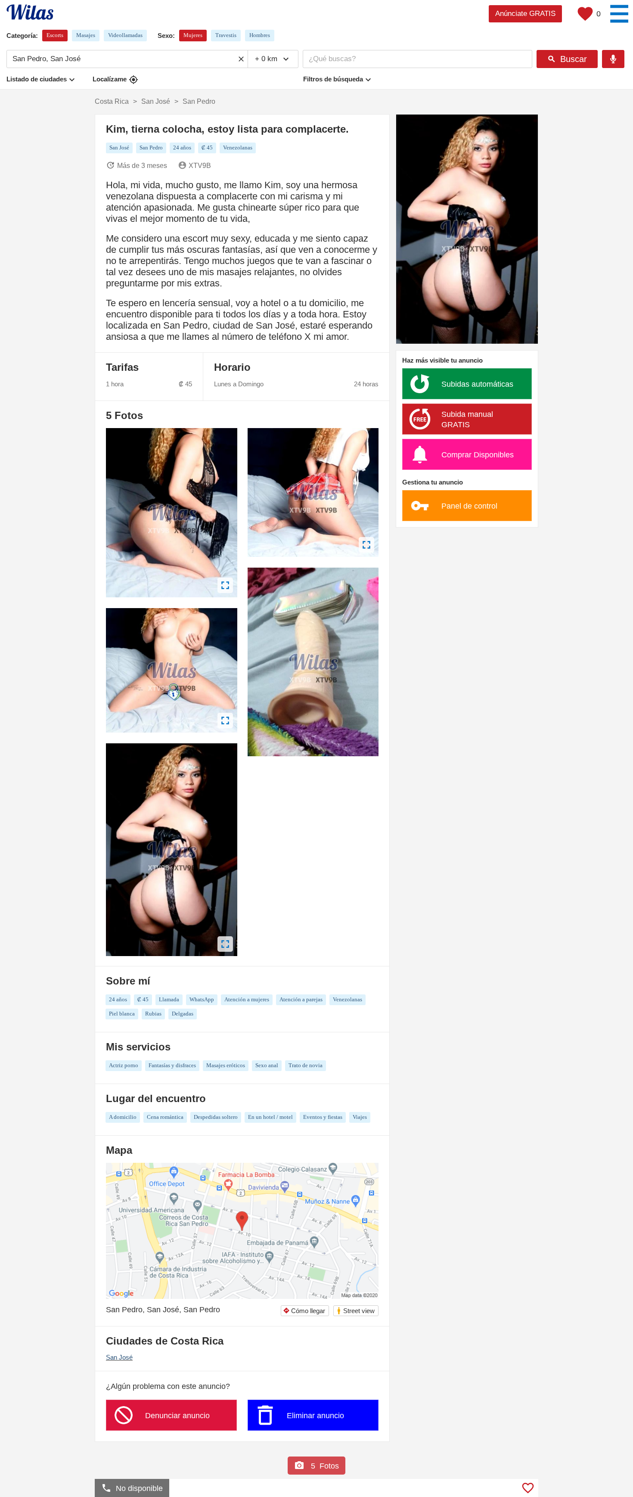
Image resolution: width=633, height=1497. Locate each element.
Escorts (55, 35)
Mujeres (192, 35)
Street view (355, 1311)
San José (119, 1357)
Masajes (85, 35)
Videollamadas (125, 35)
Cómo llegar (304, 1310)
